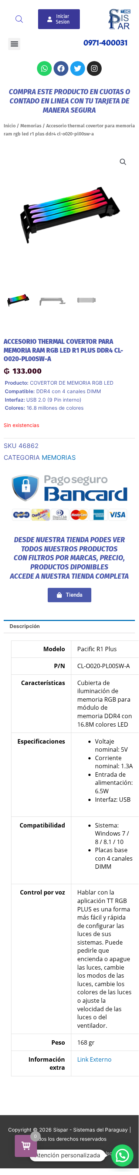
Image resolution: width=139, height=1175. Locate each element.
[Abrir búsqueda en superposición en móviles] (19, 19)
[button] (14, 44)
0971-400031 (106, 43)
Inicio (10, 125)
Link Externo (94, 1059)
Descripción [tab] (25, 626)
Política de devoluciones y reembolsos (69, 1153)
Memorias (30, 125)
